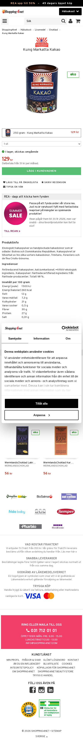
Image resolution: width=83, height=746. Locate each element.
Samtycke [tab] (15, 338)
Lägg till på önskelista (22, 182)
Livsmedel (40, 29)
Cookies (67, 664)
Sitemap (56, 731)
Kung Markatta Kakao (13, 33)
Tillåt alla (41, 403)
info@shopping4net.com (41, 643)
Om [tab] (68, 338)
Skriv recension (55, 182)
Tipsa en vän (14, 186)
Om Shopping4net (23, 671)
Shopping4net (9, 29)
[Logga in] (70, 21)
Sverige (41, 736)
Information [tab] (41, 338)
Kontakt (73, 660)
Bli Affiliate (51, 664)
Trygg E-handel (43, 675)
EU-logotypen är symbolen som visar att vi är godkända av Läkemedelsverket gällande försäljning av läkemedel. (41, 576)
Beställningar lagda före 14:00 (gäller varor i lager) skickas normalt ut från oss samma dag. (41, 562)
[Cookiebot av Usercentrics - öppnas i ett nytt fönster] (62, 328)
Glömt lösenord (54, 660)
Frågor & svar (31, 660)
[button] (78, 21)
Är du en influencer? (26, 664)
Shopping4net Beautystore (55, 671)
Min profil (13, 660)
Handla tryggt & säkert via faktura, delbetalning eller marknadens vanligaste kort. (41, 591)
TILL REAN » (12, 231)
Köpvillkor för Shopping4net (56, 667)
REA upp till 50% (23, 3)
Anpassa (39, 415)
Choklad (53, 29)
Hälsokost (26, 29)
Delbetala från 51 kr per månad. (20, 163)
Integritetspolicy (22, 667)
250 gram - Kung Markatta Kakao (46, 133)
